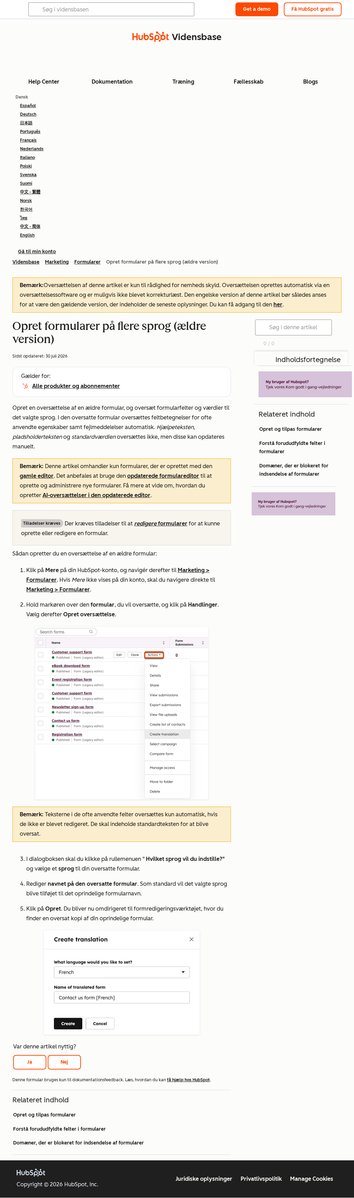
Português (30, 131)
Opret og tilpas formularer (44, 1115)
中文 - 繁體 (30, 192)
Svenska (28, 174)
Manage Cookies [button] (311, 1179)
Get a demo (257, 9)
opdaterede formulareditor (163, 476)
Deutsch (28, 114)
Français (28, 140)
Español (28, 105)
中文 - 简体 (30, 226)
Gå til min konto (37, 252)
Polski (26, 166)
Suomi (26, 183)
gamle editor (37, 476)
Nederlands (32, 148)
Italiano (27, 157)
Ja (29, 1062)
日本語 (26, 123)
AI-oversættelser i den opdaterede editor (96, 495)
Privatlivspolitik (261, 1179)
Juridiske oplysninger (204, 1179)
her (277, 304)
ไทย (23, 218)
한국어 (26, 209)
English (27, 235)
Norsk (26, 200)
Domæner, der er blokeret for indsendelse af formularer (78, 1143)
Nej (64, 1062)
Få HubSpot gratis (312, 9)
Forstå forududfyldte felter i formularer (59, 1129)
